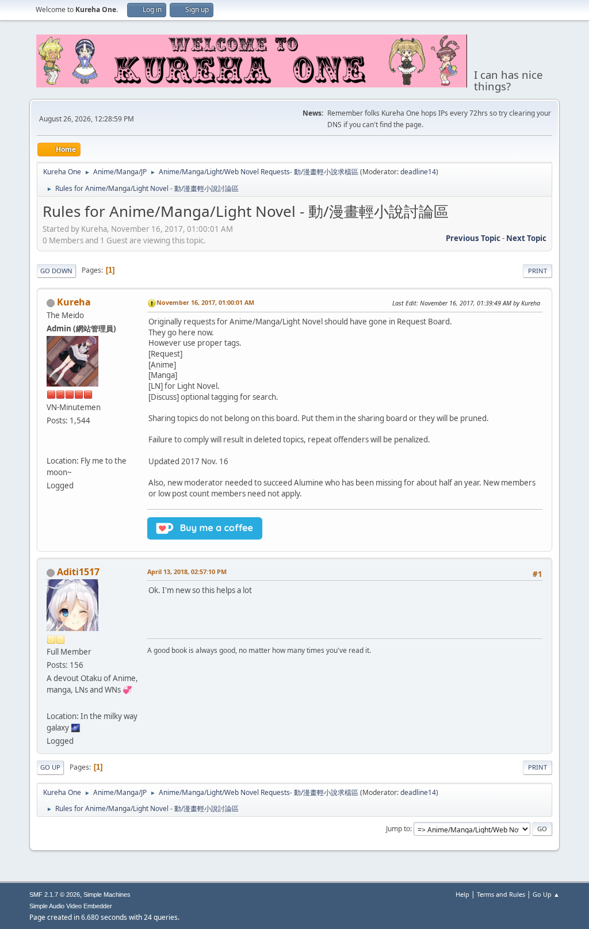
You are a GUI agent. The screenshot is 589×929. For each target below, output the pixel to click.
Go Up (50, 767)
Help (462, 894)
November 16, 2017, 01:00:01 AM (205, 302)
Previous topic (473, 238)
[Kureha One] (51, 447)
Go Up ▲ (546, 894)
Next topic (526, 238)
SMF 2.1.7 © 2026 (54, 894)
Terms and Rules (501, 894)
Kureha (74, 302)
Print (537, 270)
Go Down (56, 270)
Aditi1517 (78, 571)
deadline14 (418, 172)
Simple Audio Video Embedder (70, 906)
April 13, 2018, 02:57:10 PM (187, 571)
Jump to (398, 829)
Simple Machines (107, 894)
